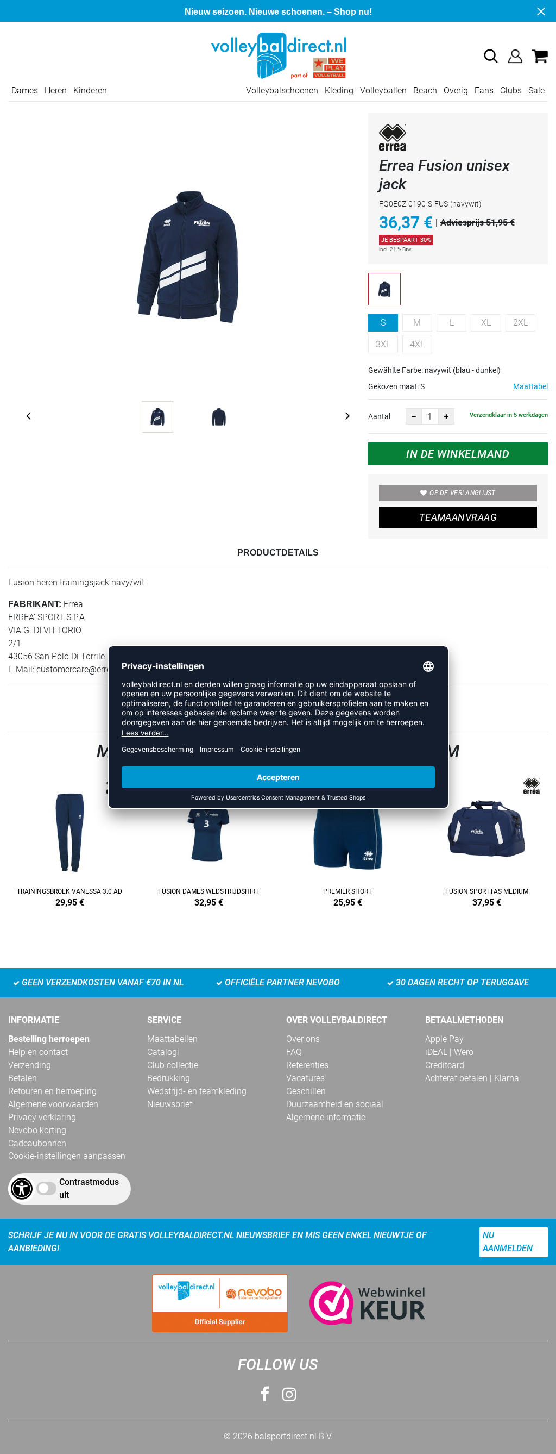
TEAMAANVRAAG (458, 517)
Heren (56, 90)
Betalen (22, 1078)
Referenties (307, 1065)
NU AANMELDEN (508, 1241)
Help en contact (38, 1052)
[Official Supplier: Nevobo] (220, 1303)
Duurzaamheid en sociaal (334, 1104)
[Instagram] (289, 1394)
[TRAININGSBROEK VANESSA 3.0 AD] (69, 840)
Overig (456, 90)
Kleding (339, 90)
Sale (536, 90)
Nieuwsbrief (169, 1104)
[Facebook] (264, 1394)
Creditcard (444, 1065)
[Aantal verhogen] (446, 416)
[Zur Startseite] (278, 55)
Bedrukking (168, 1078)
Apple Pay (444, 1039)
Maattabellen (172, 1039)
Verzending (29, 1065)
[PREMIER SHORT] (347, 840)
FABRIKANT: (34, 604)
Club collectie (172, 1065)
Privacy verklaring (42, 1117)
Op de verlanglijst (462, 493)
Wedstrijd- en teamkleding (197, 1091)
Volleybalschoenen (282, 90)
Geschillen (306, 1091)
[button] (491, 56)
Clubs (511, 90)
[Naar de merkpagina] (392, 139)
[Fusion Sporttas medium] (486, 840)
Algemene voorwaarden (53, 1104)
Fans (484, 90)
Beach (425, 90)
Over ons (303, 1039)
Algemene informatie (325, 1117)
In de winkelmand (457, 453)
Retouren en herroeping (52, 1091)
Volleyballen (383, 90)
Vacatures (305, 1078)
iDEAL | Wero (449, 1052)
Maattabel (530, 386)
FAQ (294, 1052)
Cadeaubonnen (37, 1143)
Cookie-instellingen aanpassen (66, 1156)
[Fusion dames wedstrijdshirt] (208, 840)
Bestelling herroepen (49, 1039)
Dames (24, 90)
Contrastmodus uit (89, 1188)
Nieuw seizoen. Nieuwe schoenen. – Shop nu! (278, 11)
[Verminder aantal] (414, 416)
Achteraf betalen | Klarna (472, 1078)
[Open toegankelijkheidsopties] (21, 1188)
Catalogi (163, 1052)
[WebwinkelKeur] (357, 1303)
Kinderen (90, 90)
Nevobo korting (37, 1130)
